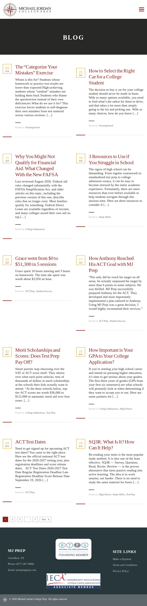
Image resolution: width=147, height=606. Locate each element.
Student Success (44, 291)
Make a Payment (122, 559)
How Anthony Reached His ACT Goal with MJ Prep (111, 264)
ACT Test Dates (30, 442)
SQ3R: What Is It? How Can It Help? (111, 445)
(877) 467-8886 (25, 563)
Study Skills (105, 217)
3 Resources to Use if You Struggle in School (111, 159)
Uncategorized (32, 127)
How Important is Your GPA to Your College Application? (111, 356)
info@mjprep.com (26, 570)
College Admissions (35, 229)
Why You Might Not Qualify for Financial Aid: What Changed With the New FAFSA (36, 165)
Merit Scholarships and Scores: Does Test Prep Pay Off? (37, 356)
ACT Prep (30, 291)
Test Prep (50, 412)
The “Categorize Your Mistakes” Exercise (36, 70)
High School (126, 408)
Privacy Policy (121, 571)
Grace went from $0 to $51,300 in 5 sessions (36, 261)
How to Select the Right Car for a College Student (112, 76)
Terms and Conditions (125, 565)
